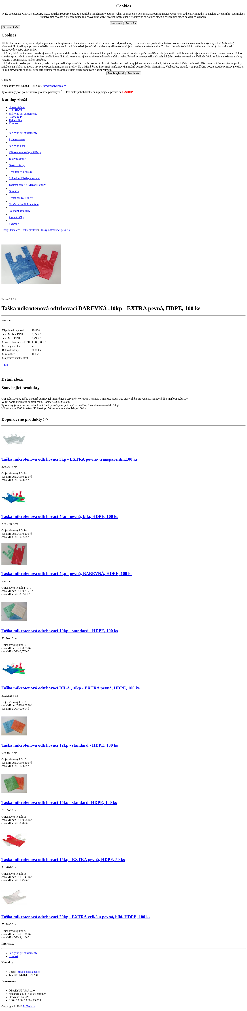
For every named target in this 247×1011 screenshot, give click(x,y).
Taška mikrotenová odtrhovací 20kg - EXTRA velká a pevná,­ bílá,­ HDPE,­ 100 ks (75, 916)
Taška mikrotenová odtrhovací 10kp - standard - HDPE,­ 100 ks (59, 630)
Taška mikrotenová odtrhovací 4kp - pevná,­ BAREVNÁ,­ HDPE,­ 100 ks (66, 573)
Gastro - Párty (17, 165)
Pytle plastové (17, 139)
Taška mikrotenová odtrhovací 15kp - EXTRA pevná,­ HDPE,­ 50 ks (63, 859)
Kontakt (13, 956)
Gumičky (14, 191)
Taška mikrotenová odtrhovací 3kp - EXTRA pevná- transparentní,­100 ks (69, 459)
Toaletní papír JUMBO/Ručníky (27, 184)
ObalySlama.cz (10, 229)
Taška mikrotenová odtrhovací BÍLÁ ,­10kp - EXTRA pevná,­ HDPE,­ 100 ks (70, 688)
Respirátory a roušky (20, 171)
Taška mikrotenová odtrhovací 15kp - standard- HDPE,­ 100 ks (59, 802)
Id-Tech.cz (29, 1006)
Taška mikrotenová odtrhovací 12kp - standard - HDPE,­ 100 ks (59, 745)
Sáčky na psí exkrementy (23, 132)
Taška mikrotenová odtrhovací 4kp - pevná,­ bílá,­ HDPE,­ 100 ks (59, 516)
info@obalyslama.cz (54, 85)
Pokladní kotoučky (19, 210)
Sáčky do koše (17, 145)
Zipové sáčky (16, 217)
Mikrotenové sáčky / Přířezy (25, 152)
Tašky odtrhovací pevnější (55, 229)
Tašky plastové (17, 158)
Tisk (4, 365)
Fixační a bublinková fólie (24, 204)
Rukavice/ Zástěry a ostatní (24, 178)
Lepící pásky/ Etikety (21, 197)
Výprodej (14, 223)
